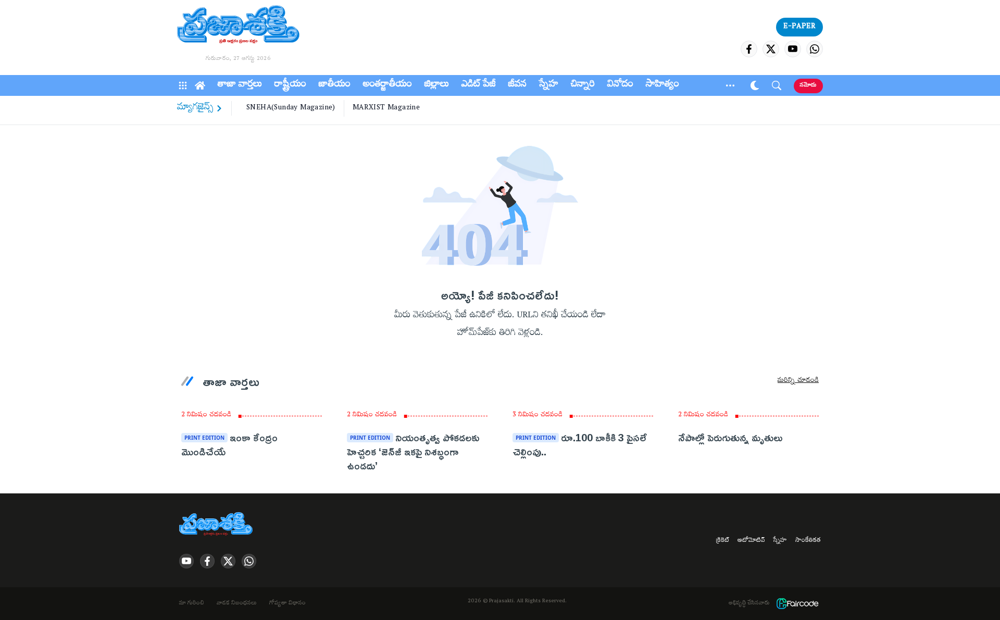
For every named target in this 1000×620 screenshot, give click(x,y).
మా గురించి (191, 604)
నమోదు (808, 86)
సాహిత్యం (662, 85)
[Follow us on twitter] (771, 49)
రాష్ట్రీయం (290, 85)
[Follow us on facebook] (749, 49)
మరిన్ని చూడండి (798, 381)
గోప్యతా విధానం (287, 604)
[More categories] (730, 85)
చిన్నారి (583, 85)
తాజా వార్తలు (240, 85)
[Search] (776, 85)
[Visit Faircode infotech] (797, 604)
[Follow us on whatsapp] (814, 49)
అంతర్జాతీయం (387, 85)
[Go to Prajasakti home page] (217, 524)
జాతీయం (335, 85)
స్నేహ (548, 85)
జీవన (517, 85)
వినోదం (620, 85)
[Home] (200, 85)
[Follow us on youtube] (792, 49)
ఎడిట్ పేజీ (478, 85)
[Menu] (183, 85)
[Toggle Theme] (754, 85)
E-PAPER (799, 27)
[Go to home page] (238, 26)
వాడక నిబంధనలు (237, 604)
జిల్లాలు (436, 85)
